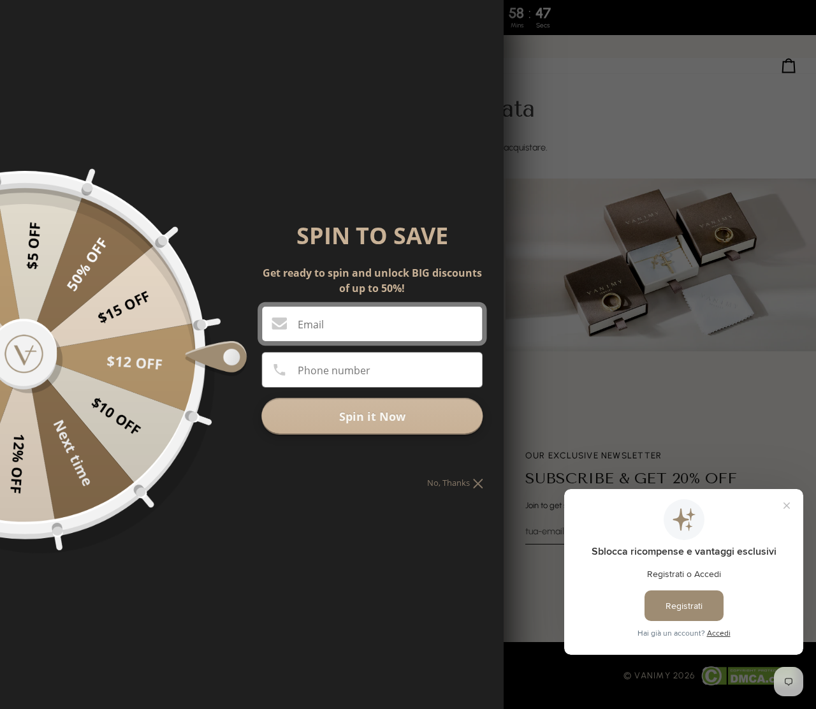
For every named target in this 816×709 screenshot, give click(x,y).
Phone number (334, 370)
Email (311, 324)
